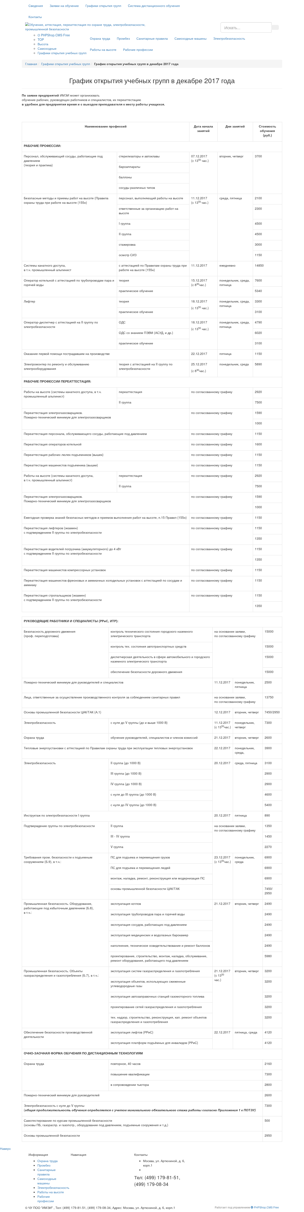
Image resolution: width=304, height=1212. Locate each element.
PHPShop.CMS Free (266, 1207)
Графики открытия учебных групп (62, 53)
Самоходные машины (190, 38)
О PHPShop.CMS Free (54, 35)
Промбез (123, 38)
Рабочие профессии (138, 49)
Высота (43, 44)
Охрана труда (100, 38)
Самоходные (47, 48)
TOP (41, 39)
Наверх (5, 1148)
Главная (31, 64)
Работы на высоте (103, 49)
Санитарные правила (152, 38)
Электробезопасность (229, 38)
